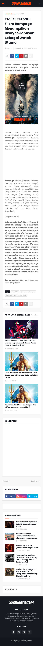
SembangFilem (11, 295)
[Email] (26, 56)
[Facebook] (12, 56)
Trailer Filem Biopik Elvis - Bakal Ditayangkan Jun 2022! (27, 524)
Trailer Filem (22, 295)
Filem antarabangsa (28, 292)
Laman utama (10, 14)
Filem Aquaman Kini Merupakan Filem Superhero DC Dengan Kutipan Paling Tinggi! (21, 375)
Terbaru (6, 481)
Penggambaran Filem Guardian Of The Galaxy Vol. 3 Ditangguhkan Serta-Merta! (26, 558)
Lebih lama (35, 481)
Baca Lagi (34, 315)
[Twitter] (17, 56)
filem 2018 (20, 14)
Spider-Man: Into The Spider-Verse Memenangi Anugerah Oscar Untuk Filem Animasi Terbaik (20, 343)
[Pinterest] (21, 56)
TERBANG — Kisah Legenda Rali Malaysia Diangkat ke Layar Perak (26, 536)
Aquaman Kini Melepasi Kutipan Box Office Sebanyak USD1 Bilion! (20, 406)
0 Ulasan (33, 48)
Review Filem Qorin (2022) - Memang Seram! (27, 546)
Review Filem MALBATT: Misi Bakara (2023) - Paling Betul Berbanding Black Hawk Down (26, 572)
